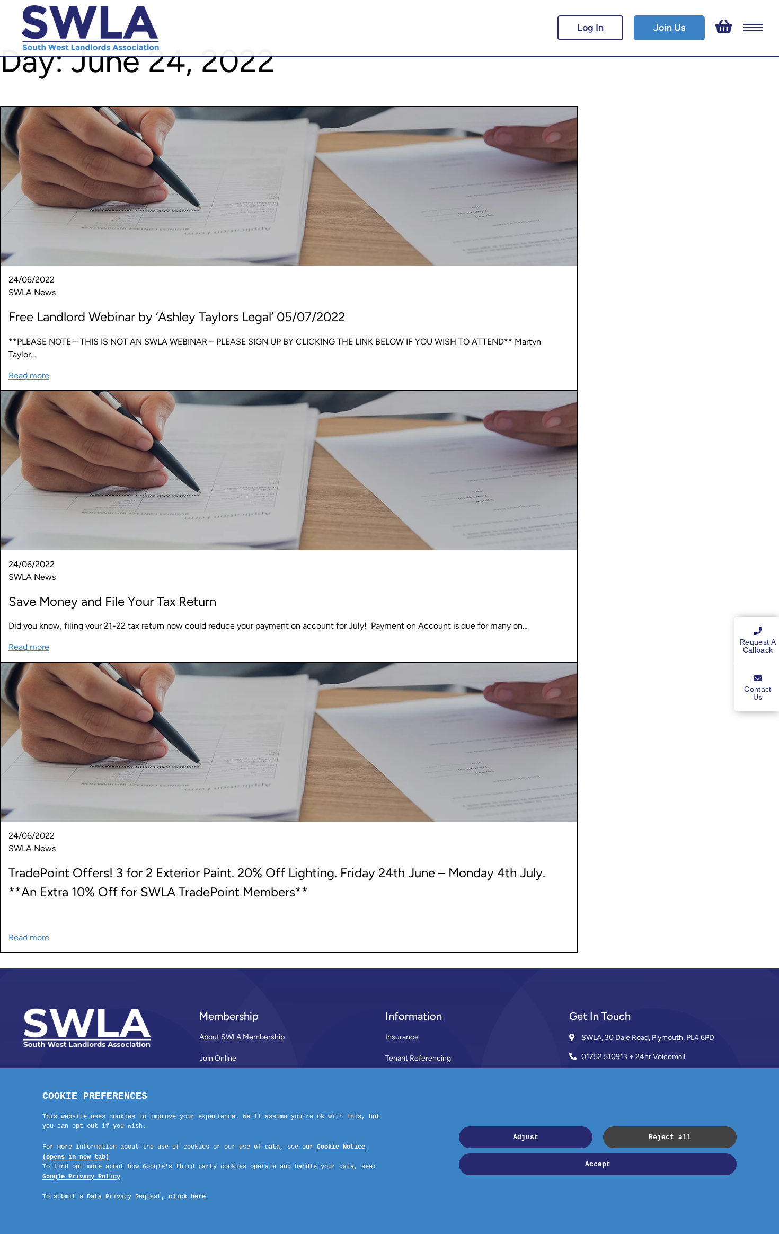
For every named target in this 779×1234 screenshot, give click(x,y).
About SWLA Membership (242, 1037)
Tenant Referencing (418, 1058)
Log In (590, 27)
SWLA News (32, 292)
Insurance (402, 1037)
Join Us (669, 27)
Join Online (217, 1058)
